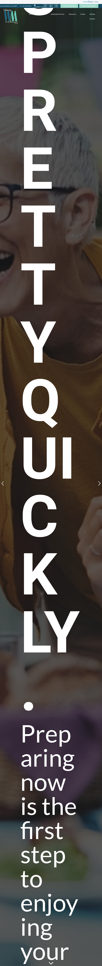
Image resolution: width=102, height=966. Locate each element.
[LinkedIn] (51, 6)
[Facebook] (56, 6)
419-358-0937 (26, 6)
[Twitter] (45, 6)
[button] (30, 14)
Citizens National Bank (89, 6)
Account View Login (69, 6)
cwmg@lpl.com (38, 7)
